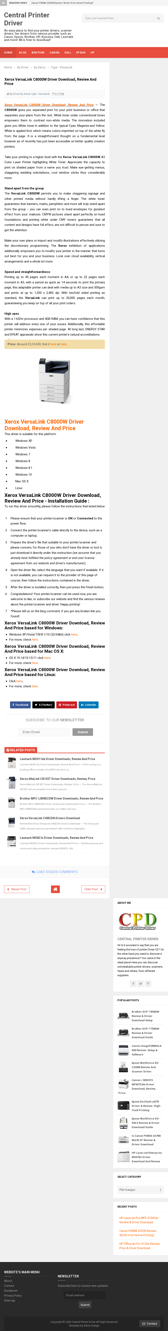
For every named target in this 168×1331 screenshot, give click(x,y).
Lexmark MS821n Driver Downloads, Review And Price (56, 837)
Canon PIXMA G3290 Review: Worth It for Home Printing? (62, 3)
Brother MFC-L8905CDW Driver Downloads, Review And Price (61, 798)
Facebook (21, 704)
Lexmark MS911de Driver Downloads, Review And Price (57, 759)
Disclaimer (11, 1290)
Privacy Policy (13, 1295)
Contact (9, 1285)
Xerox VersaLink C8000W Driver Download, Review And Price (49, 105)
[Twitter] (140, 983)
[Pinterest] (148, 983)
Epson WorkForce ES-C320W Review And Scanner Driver (145, 1067)
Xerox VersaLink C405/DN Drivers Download (50, 818)
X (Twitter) (45, 704)
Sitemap (9, 1300)
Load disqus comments (56, 872)
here (53, 344)
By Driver (15, 94)
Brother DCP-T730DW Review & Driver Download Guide (145, 1033)
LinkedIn (90, 704)
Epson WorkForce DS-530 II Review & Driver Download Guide (146, 1123)
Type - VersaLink (40, 94)
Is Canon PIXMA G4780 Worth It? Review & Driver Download (146, 1140)
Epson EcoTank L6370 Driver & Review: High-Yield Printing (146, 1106)
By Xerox (25, 94)
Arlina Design (91, 1325)
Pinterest (68, 704)
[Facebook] (133, 983)
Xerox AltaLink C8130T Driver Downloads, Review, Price (57, 778)
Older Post (91, 889)
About (8, 1280)
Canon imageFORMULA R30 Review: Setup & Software (146, 1050)
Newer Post (18, 889)
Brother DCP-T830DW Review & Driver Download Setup (145, 1016)
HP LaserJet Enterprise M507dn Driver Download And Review (147, 1157)
